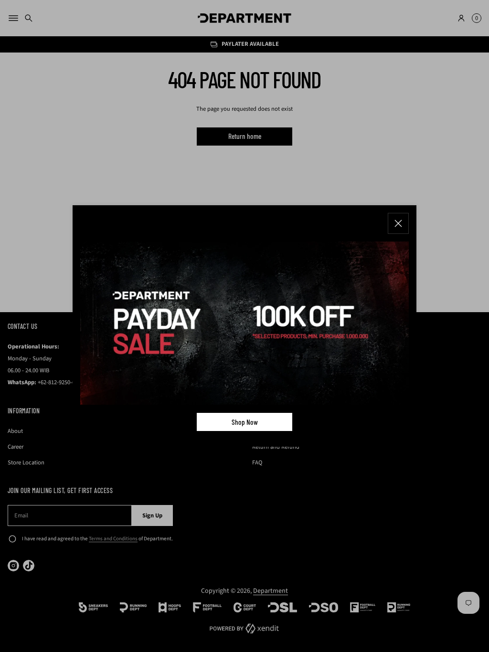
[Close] (398, 223)
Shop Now (245, 422)
